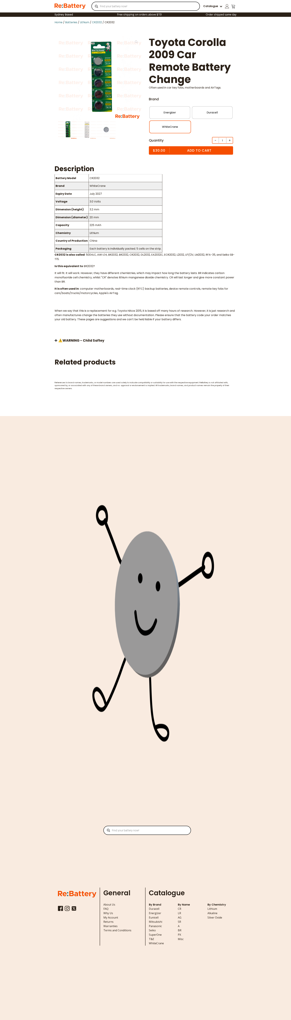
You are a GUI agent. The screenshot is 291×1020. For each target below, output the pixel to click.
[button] (136, 42)
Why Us (108, 913)
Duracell (154, 909)
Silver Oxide (214, 917)
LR (179, 913)
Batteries (71, 22)
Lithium (84, 22)
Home (58, 22)
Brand (154, 99)
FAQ (105, 909)
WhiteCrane (156, 943)
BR (179, 930)
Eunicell (153, 917)
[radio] (170, 113)
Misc (181, 939)
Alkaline (212, 913)
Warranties (110, 926)
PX (179, 935)
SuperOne (155, 935)
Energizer (155, 913)
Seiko (152, 930)
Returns (108, 922)
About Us (109, 904)
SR (179, 922)
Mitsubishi (155, 922)
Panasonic (155, 926)
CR (179, 909)
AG (179, 917)
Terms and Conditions (117, 930)
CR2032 (97, 22)
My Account (110, 917)
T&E (151, 939)
